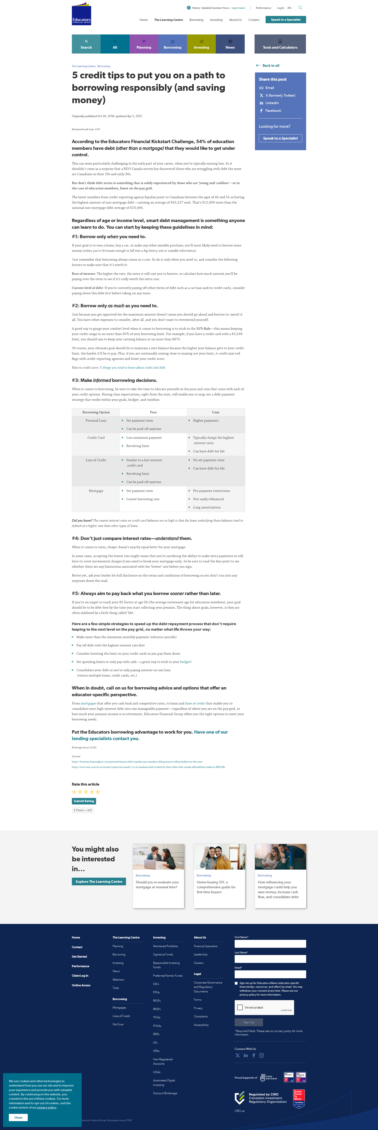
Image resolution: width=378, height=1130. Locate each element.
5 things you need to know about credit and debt (132, 368)
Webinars (118, 979)
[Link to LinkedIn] (246, 1055)
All (115, 47)
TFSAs (156, 1017)
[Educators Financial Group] (81, 13)
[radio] (74, 792)
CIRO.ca (240, 1111)
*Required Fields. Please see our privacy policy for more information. (269, 1033)
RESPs (157, 1000)
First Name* (241, 937)
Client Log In (80, 975)
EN (289, 7)
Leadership (201, 954)
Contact (253, 20)
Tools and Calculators (280, 47)
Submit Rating (84, 801)
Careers (199, 963)
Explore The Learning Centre (99, 881)
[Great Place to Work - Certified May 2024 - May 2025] (299, 1099)
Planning (144, 47)
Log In (280, 7)
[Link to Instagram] (261, 1055)
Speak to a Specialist (286, 19)
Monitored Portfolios (165, 946)
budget (185, 662)
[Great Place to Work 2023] (289, 1077)
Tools (116, 988)
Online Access (81, 985)
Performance (263, 7)
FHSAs (157, 1026)
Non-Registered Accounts (163, 1062)
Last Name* (241, 952)
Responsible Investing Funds (166, 965)
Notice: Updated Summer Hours (218, 7)
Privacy (198, 1008)
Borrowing (196, 20)
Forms (197, 999)
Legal (197, 973)
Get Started (79, 956)
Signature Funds (163, 954)
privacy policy (46, 1108)
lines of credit (195, 703)
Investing (216, 20)
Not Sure (118, 1024)
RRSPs (157, 1009)
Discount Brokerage (165, 1093)
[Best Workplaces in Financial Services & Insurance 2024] (301, 1077)
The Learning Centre (168, 20)
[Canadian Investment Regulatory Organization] (261, 1097)
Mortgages (119, 1007)
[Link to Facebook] (254, 1055)
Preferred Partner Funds (168, 975)
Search (86, 47)
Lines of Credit (121, 1016)
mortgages (88, 703)
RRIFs (156, 1034)
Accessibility (201, 1025)
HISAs (156, 1072)
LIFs (155, 1042)
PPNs (156, 992)
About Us (235, 20)
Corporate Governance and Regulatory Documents (208, 987)
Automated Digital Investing (164, 1083)
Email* (238, 967)
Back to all (270, 65)
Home (144, 20)
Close (18, 1117)
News (230, 47)
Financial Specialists (206, 946)
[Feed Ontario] (268, 1078)
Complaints (201, 1016)
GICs (156, 984)
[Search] (300, 8)
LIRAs (156, 1051)
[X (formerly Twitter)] (238, 1055)
